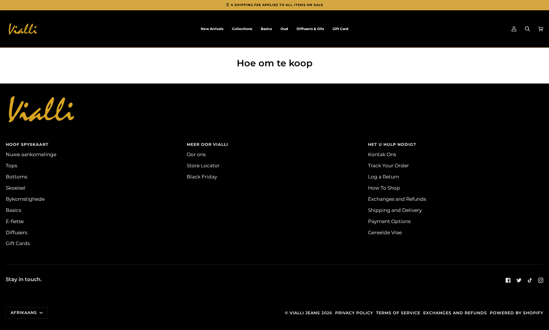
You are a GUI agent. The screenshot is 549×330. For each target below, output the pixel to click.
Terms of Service (398, 312)
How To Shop (384, 188)
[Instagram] (540, 280)
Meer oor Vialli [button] (207, 144)
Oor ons (196, 154)
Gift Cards (18, 243)
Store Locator (203, 165)
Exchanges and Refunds (397, 199)
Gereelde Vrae (385, 232)
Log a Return (383, 177)
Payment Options (389, 221)
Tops (11, 165)
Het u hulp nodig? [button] (392, 144)
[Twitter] (519, 280)
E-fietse (15, 221)
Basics (13, 210)
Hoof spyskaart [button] (27, 144)
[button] (242, 28)
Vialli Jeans (305, 312)
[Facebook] (508, 280)
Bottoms (16, 177)
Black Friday (202, 177)
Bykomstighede (25, 199)
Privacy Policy (354, 312)
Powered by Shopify (516, 312)
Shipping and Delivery (395, 210)
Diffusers (16, 232)
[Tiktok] (529, 280)
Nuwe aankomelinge (31, 154)
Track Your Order (388, 165)
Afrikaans (24, 312)
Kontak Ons (382, 154)
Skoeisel (15, 188)
